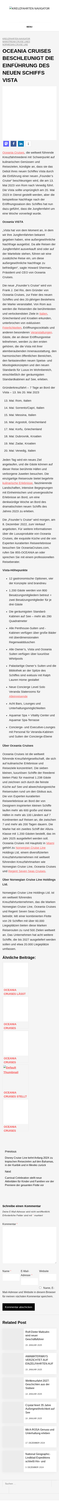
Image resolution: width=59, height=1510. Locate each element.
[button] (6, 144)
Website (44, 1271)
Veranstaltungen (41, 332)
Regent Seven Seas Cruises (26, 871)
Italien (43, 313)
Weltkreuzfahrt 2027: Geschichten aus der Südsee (37, 1384)
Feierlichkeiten (11, 327)
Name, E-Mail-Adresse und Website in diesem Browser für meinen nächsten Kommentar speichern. (29, 1292)
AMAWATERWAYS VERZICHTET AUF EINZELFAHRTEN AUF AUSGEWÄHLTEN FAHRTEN (39, 1363)
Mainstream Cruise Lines (16, 42)
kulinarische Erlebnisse (17, 483)
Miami (50, 843)
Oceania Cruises (13, 152)
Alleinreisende (18, 696)
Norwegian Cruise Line (15, 45)
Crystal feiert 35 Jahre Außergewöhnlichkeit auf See (39, 1409)
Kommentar (10, 1224)
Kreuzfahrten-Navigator (16, 39)
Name (6, 1271)
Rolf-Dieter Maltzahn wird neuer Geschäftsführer (37, 1336)
